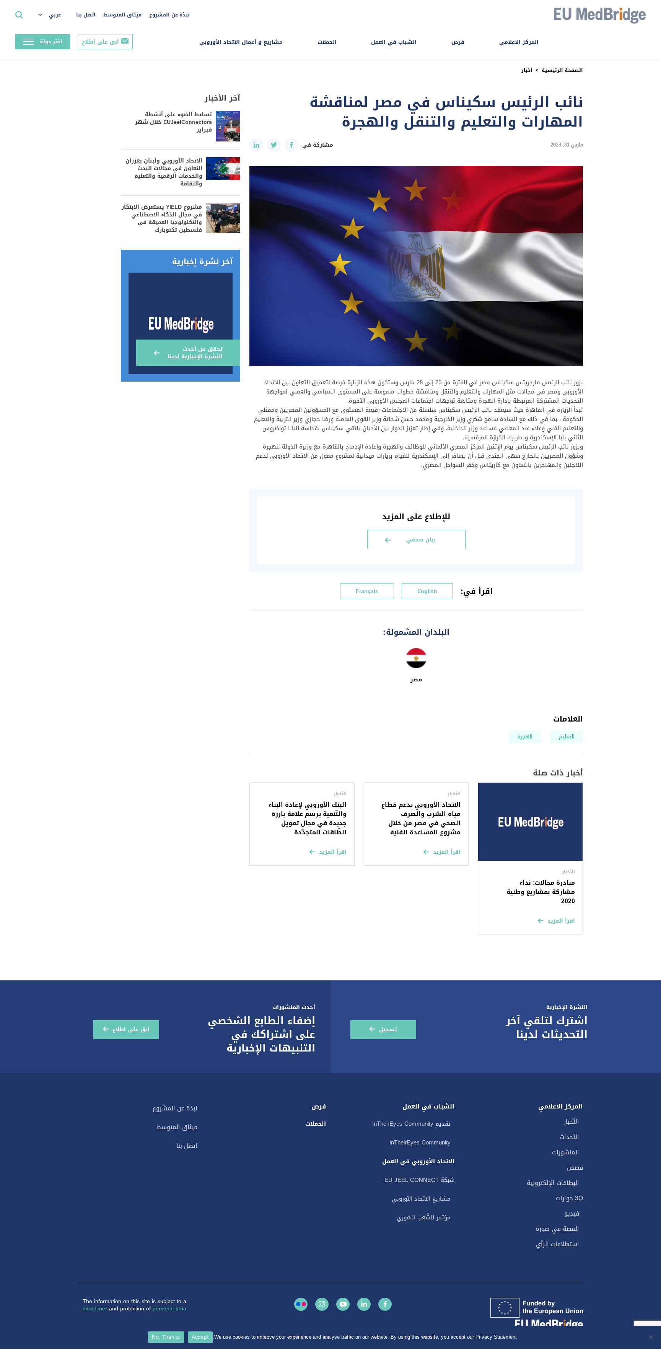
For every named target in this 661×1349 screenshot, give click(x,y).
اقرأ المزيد (561, 921)
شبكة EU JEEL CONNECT (419, 1180)
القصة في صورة (557, 1229)
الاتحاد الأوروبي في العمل (418, 1161)
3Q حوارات (569, 1198)
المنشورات (565, 1152)
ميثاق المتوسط (122, 15)
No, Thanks (166, 1337)
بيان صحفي (421, 540)
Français (367, 591)
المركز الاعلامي (519, 42)
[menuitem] (53, 15)
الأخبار (571, 1122)
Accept (200, 1337)
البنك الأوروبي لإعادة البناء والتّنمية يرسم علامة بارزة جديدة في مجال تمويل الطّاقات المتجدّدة (308, 818)
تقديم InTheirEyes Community (411, 1123)
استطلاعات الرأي (557, 1244)
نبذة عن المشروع (169, 15)
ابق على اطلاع (100, 42)
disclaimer (96, 1308)
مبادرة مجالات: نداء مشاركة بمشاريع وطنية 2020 (540, 892)
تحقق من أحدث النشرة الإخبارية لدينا (195, 353)
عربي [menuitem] (55, 15)
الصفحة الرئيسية (562, 70)
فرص (457, 42)
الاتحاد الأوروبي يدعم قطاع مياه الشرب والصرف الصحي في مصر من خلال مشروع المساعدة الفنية (421, 818)
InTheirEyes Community (420, 1142)
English (427, 591)
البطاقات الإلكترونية (553, 1183)
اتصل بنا (86, 15)
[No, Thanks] (651, 1337)
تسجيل (388, 1029)
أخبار (526, 70)
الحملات (327, 42)
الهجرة (524, 736)
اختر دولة (51, 41)
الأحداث (569, 1137)
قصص (575, 1167)
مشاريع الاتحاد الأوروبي (421, 1198)
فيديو (571, 1213)
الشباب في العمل (394, 42)
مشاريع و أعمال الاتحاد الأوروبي (241, 42)
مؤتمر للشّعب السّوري (424, 1217)
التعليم (567, 736)
